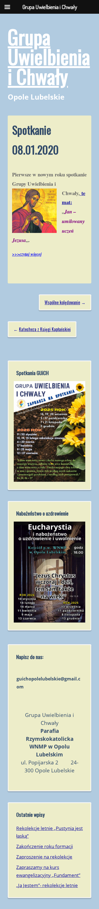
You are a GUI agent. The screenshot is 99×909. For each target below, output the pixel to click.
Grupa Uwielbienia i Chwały (49, 56)
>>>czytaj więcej (27, 254)
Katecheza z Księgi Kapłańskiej (45, 329)
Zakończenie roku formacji (44, 846)
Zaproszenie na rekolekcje (44, 857)
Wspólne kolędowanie (62, 302)
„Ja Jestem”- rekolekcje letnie (47, 885)
